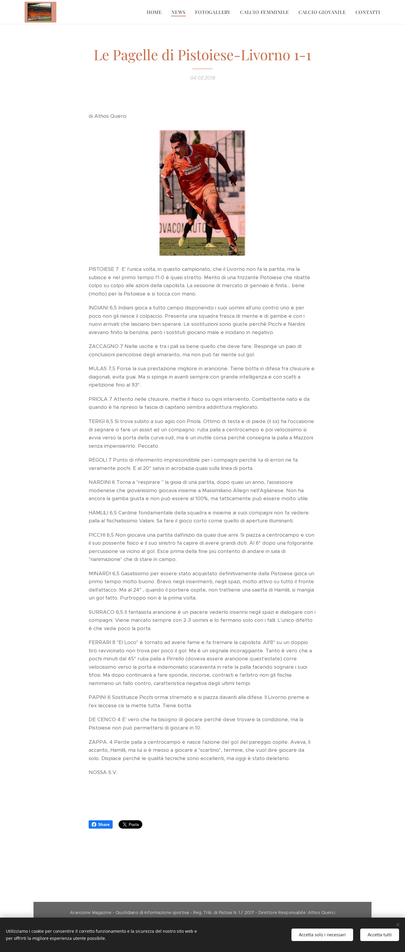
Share (104, 824)
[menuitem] (156, 12)
